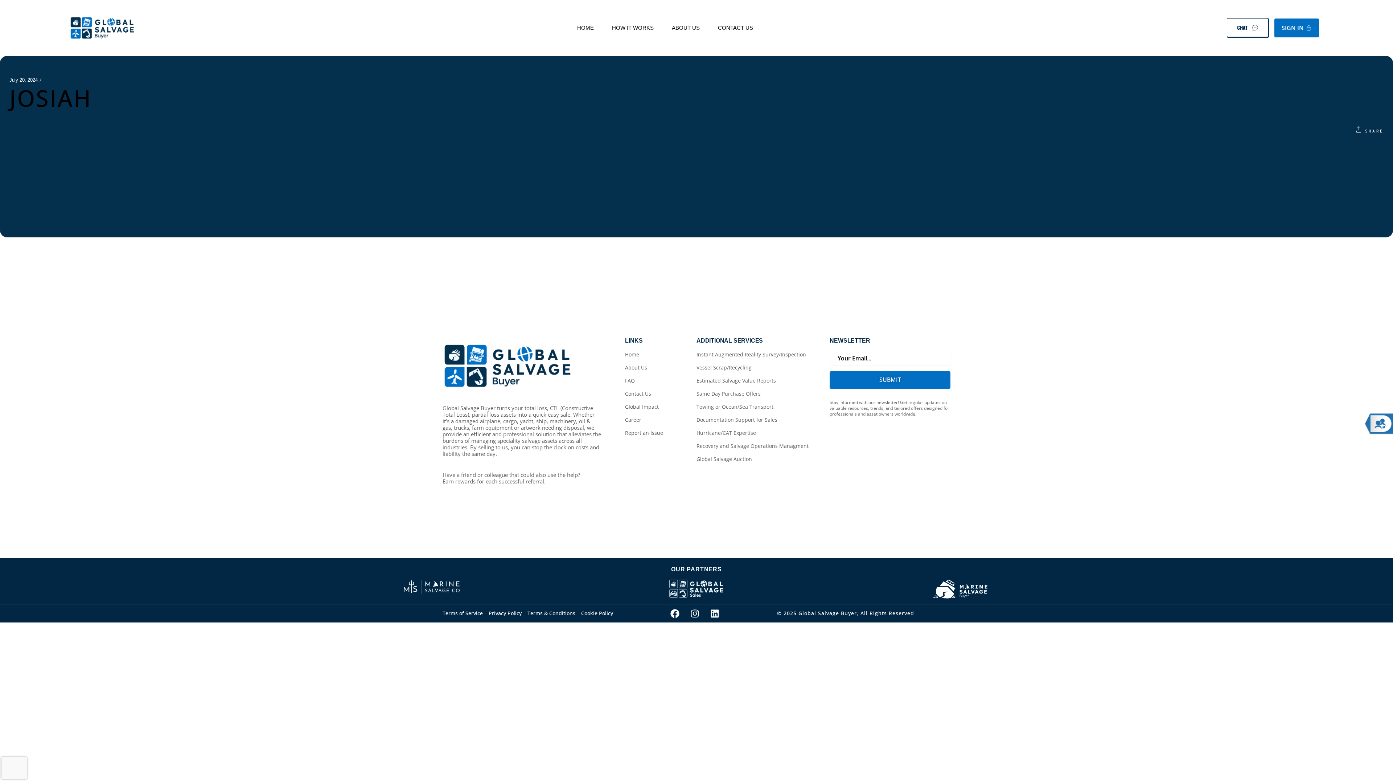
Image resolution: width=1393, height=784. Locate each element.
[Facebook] (675, 613)
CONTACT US (735, 28)
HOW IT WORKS (633, 28)
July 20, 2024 (23, 80)
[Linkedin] (715, 613)
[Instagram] (695, 613)
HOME (585, 28)
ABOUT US (686, 28)
